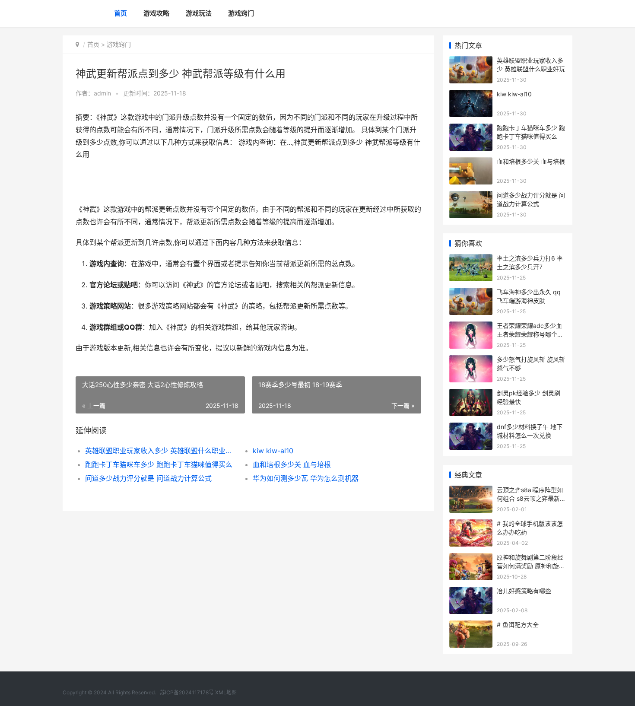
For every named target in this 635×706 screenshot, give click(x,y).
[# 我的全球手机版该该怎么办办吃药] (470, 524)
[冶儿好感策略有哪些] (470, 592)
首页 (120, 13)
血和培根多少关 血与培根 (292, 464)
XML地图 (226, 692)
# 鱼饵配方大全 (518, 624)
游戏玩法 (199, 13)
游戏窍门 (241, 13)
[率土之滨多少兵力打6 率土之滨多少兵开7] (470, 259)
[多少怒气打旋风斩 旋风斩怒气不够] (470, 360)
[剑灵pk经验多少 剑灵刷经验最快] (470, 394)
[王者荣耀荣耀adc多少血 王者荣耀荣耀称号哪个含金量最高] (470, 327)
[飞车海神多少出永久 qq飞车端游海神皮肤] (470, 293)
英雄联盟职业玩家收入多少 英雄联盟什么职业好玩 (160, 450)
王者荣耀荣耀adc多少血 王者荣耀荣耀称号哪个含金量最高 (530, 334)
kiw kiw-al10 (273, 450)
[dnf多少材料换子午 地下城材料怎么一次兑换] (470, 428)
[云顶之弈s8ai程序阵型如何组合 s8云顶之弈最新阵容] (470, 491)
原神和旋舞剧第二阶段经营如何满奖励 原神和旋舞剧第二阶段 (531, 565)
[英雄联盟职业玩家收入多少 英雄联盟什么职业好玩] (470, 61)
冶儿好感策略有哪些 (524, 591)
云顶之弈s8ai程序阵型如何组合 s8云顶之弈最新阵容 (531, 498)
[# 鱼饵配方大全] (470, 626)
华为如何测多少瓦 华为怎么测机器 (306, 478)
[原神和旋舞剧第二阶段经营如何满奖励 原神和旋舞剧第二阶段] (470, 558)
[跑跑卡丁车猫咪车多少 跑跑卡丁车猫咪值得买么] (470, 129)
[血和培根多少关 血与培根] (470, 162)
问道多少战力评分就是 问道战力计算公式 (148, 478)
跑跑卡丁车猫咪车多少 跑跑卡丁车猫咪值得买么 (158, 464)
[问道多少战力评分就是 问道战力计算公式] (470, 196)
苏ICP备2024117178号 (187, 692)
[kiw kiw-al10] (470, 95)
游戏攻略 (156, 13)
